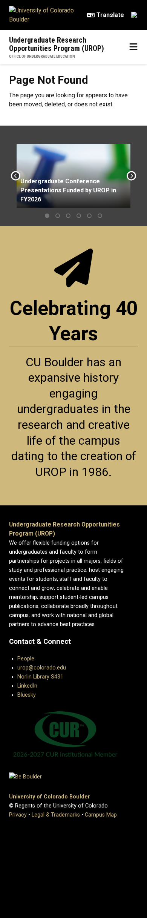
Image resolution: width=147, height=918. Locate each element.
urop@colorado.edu (41, 668)
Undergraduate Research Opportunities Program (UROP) (56, 44)
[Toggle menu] (133, 47)
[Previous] (15, 176)
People (25, 658)
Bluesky (26, 695)
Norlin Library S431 (40, 677)
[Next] (131, 176)
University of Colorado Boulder (49, 797)
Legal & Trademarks (56, 815)
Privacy (18, 815)
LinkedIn (27, 686)
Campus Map (101, 815)
